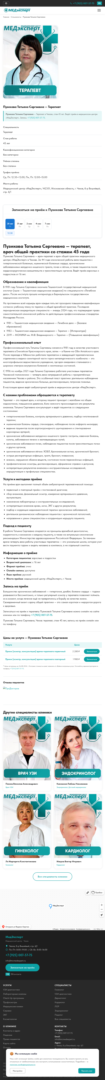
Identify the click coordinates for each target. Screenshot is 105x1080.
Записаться (92, 651)
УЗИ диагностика (11, 989)
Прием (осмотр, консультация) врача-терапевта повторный (35, 659)
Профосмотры (10, 1002)
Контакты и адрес (11, 1030)
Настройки (17, 1071)
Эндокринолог (61, 1010)
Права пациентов (11, 1039)
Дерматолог (60, 998)
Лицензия (7, 1035)
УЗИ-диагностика (63, 994)
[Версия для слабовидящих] (6, 3)
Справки (7, 1010)
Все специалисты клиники (52, 876)
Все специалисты (63, 1019)
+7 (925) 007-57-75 (83, 3)
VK (99, 3)
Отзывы (7, 1047)
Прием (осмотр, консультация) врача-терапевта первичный (35, 651)
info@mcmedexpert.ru (15, 960)
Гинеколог (59, 989)
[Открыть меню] (99, 10)
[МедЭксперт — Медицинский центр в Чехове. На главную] (18, 10)
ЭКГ (5, 1014)
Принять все (86, 1071)
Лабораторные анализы (14, 994)
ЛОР (57, 1006)
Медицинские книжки (13, 1006)
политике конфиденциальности (22, 1064)
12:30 (10, 233)
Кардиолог (60, 1002)
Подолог (59, 1014)
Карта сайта (9, 1043)
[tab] (10, 224)
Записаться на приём (22, 967)
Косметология (10, 1019)
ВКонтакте (13, 974)
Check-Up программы (13, 998)
